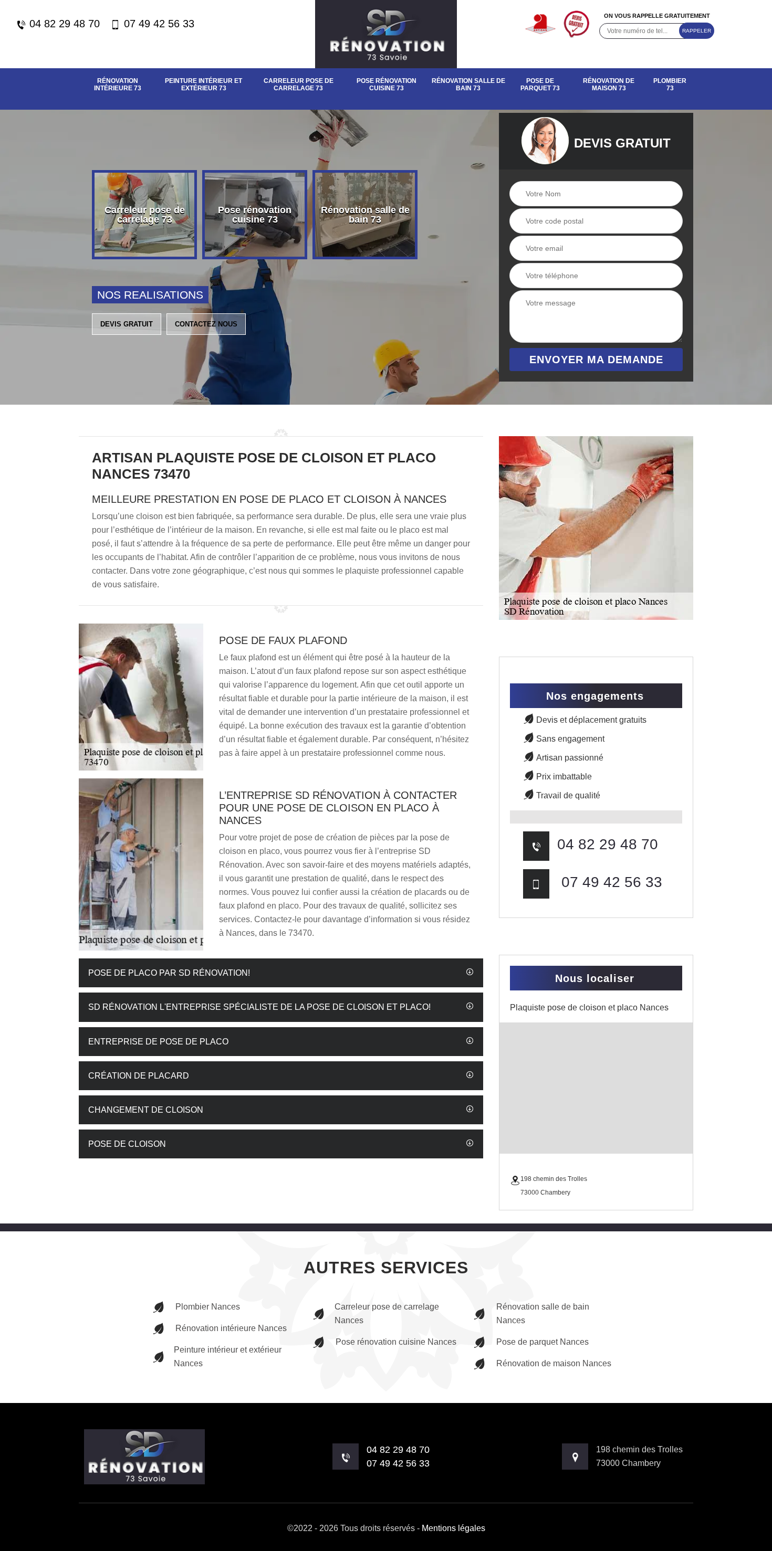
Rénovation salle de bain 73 (468, 84)
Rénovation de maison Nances (553, 1363)
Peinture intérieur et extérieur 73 (203, 84)
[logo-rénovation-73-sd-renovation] (386, 34)
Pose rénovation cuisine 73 (386, 84)
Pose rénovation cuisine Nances (396, 1341)
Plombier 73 (669, 84)
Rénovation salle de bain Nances (542, 1313)
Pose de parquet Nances (542, 1341)
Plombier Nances (207, 1306)
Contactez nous (206, 324)
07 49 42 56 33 (157, 23)
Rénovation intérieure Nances (231, 1328)
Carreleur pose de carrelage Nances (387, 1313)
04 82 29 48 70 (63, 23)
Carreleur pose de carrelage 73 (298, 84)
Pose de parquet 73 (540, 84)
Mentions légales (453, 1528)
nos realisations (150, 295)
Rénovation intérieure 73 (117, 84)
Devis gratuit (126, 324)
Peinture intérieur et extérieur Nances (227, 1356)
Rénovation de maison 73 (608, 84)
